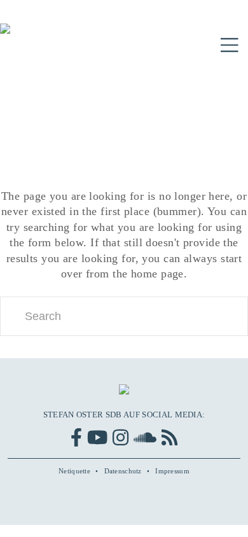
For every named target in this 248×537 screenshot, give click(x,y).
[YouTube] (97, 437)
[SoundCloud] (145, 437)
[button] (229, 45)
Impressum (172, 471)
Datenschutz (123, 471)
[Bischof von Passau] (76, 38)
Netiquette (74, 471)
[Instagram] (120, 437)
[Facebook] (76, 437)
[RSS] (169, 437)
